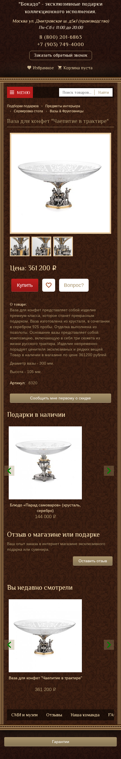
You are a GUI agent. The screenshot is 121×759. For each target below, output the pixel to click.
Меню (23, 92)
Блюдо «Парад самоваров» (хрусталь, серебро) (45, 508)
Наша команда (85, 714)
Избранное (43, 67)
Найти (103, 92)
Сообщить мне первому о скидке (60, 398)
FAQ (112, 714)
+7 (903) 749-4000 (60, 44)
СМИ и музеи (24, 714)
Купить (25, 285)
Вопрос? (74, 285)
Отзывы (54, 714)
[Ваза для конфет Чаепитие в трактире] (60, 183)
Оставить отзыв (93, 561)
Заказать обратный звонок (61, 55)
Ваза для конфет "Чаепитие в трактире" (45, 678)
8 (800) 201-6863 (60, 37)
